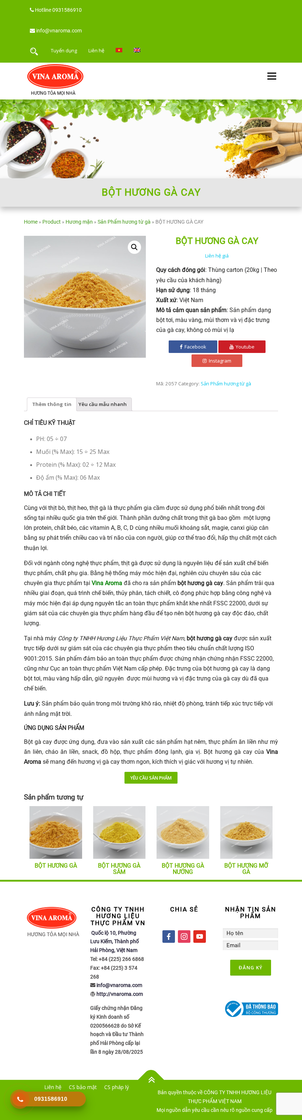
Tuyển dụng (64, 50)
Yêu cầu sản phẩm (151, 778)
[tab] (52, 404)
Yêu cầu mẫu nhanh (102, 404)
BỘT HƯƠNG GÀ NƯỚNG (183, 869)
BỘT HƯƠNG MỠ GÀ (246, 869)
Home (31, 222)
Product (51, 222)
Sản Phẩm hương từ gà (124, 222)
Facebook (194, 346)
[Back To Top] (151, 1080)
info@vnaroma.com (59, 31)
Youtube (244, 346)
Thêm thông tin (51, 404)
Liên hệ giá (217, 255)
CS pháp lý (116, 1087)
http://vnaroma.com (119, 994)
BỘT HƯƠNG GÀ (56, 865)
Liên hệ (96, 50)
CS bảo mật (83, 1087)
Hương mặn (79, 222)
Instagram (219, 360)
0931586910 (67, 10)
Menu (271, 76)
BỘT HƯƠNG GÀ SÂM (119, 869)
